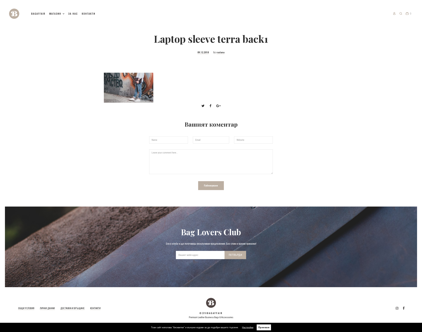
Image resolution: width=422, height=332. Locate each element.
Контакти (88, 13)
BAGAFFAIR (38, 13)
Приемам (263, 327)
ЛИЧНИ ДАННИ (47, 308)
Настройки (247, 327)
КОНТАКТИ (95, 308)
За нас (73, 13)
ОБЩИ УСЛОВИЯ (26, 308)
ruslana (220, 52)
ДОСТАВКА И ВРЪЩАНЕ (72, 308)
